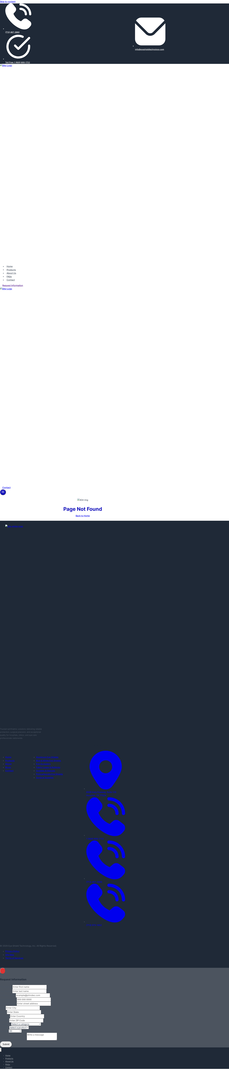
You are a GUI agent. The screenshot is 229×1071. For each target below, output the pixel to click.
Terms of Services (14, 958)
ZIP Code (4, 1020)
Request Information (12, 285)
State (3, 1012)
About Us (11, 273)
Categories (5, 1024)
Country (5, 1016)
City (3, 1007)
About (8, 764)
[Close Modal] (2, 971)
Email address (8, 995)
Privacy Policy (12, 951)
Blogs (8, 767)
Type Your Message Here (13, 1039)
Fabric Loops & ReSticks (48, 767)
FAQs (9, 276)
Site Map (9, 954)
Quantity (4, 1031)
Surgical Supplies (45, 777)
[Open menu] (3, 492)
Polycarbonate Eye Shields (49, 774)
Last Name (6, 991)
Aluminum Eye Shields (47, 757)
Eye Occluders (43, 764)
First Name (6, 987)
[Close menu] (0, 1050)
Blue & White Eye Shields (48, 760)
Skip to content (8, 1)
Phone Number (8, 999)
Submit (6, 1044)
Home (10, 266)
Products (11, 269)
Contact (11, 280)
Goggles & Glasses (45, 770)
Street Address (8, 1003)
